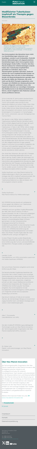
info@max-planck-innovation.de (10, 438)
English (4, 2)
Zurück (5, 406)
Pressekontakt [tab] (8, 403)
